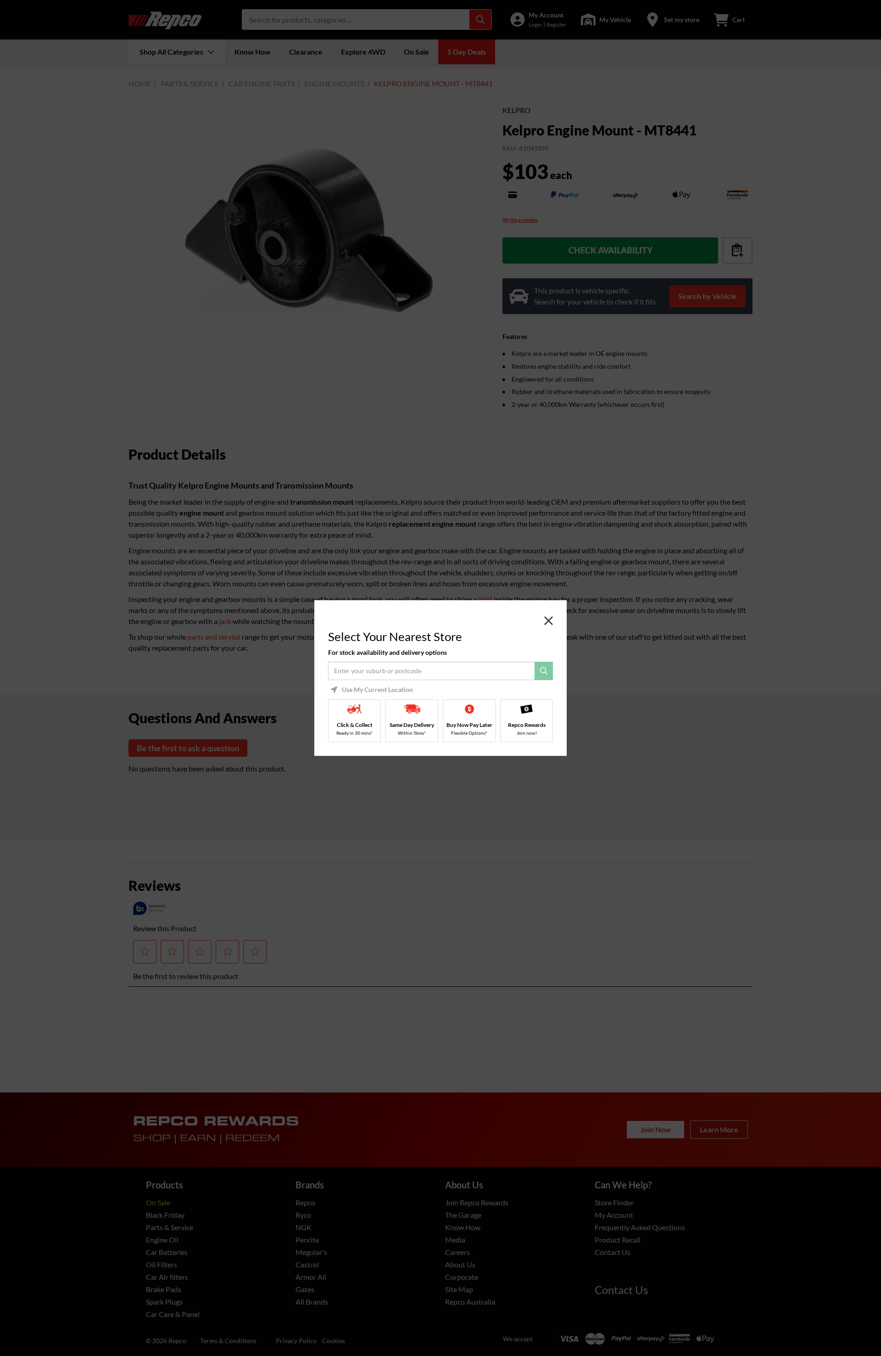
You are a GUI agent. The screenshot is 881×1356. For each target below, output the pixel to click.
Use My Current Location (377, 689)
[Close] (548, 621)
